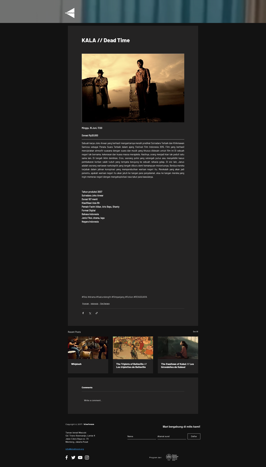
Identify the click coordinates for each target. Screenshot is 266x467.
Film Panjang (105, 302)
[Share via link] (96, 312)
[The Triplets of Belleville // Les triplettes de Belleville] (133, 346)
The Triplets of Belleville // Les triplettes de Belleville (131, 364)
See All (195, 330)
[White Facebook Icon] (66, 456)
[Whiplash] (88, 346)
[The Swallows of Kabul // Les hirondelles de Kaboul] (178, 346)
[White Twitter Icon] (73, 456)
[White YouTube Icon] (80, 456)
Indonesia (94, 302)
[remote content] (133, 249)
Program (85, 302)
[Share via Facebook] (83, 312)
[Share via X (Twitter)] (90, 312)
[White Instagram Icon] (87, 456)
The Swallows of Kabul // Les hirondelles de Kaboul (177, 364)
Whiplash (76, 362)
